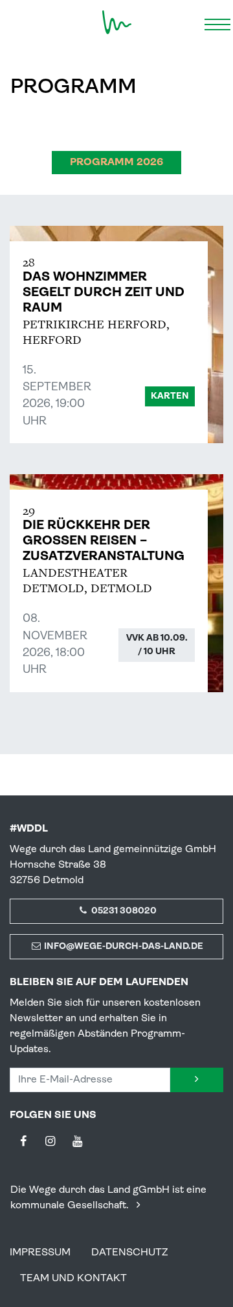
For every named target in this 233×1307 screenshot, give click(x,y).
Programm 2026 (116, 162)
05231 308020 (123, 911)
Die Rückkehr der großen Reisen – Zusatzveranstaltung (103, 541)
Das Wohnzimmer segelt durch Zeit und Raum (103, 293)
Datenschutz (129, 1253)
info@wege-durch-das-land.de (122, 947)
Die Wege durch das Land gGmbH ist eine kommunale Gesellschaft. (108, 1198)
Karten (170, 396)
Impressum (40, 1253)
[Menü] (217, 23)
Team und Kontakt (73, 1278)
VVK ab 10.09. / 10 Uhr (157, 645)
